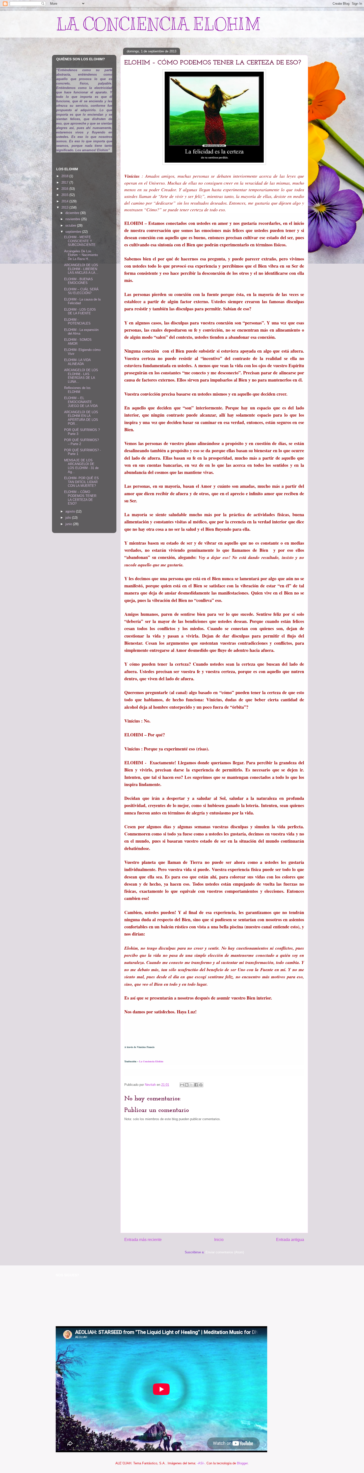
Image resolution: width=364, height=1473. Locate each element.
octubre (71, 225)
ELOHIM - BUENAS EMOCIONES (78, 281)
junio (69, 524)
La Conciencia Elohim (151, 1061)
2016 (65, 189)
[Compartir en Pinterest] (200, 1084)
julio (68, 517)
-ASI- (201, 1463)
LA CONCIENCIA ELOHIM (158, 24)
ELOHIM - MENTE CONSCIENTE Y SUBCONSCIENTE (80, 241)
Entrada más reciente (143, 1240)
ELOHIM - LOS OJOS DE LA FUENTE (80, 311)
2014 (65, 201)
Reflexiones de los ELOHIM (77, 390)
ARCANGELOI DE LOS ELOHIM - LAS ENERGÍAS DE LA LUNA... (81, 376)
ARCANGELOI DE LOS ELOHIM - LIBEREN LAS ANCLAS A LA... (81, 269)
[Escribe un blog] (186, 1084)
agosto (70, 511)
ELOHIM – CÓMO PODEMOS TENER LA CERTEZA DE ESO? (80, 497)
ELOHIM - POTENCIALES (77, 321)
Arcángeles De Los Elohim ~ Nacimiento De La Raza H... (81, 255)
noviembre (73, 219)
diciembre (72, 213)
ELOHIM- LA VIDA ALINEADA (77, 362)
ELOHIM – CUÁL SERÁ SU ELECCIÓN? (81, 291)
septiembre (73, 232)
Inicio (219, 1240)
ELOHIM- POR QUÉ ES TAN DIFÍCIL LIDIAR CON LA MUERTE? (81, 482)
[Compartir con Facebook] (196, 1084)
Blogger (242, 1463)
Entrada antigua (290, 1240)
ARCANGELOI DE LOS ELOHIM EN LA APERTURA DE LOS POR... (81, 418)
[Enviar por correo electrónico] (182, 1084)
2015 (65, 195)
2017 (65, 182)
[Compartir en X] (191, 1084)
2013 (65, 207)
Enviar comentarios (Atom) (225, 1252)
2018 (65, 176)
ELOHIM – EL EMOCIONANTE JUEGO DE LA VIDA (81, 401)
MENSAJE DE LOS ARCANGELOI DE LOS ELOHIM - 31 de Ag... (81, 466)
